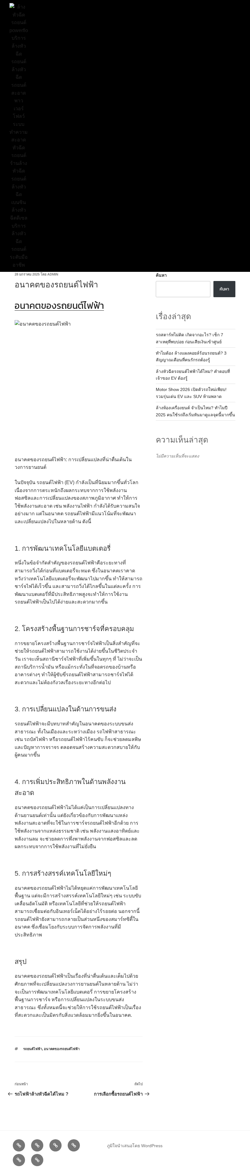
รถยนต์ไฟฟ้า (32, 1049)
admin (52, 274)
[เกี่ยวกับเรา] (19, 1160)
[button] (123, 136)
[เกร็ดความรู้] (74, 1145)
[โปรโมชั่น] (55, 1145)
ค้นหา (161, 275)
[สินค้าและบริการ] (37, 1145)
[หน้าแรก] (19, 1145)
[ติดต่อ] (37, 1160)
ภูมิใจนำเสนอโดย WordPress (134, 1145)
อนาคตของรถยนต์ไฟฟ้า (62, 1049)
